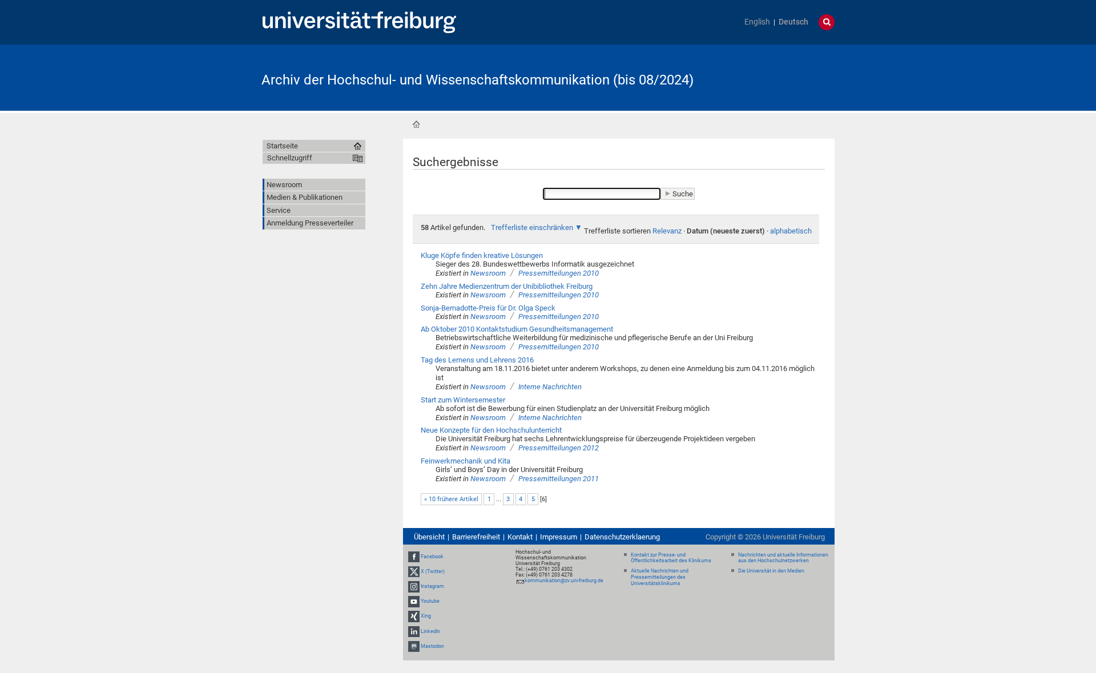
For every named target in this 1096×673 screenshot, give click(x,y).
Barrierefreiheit (476, 537)
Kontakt (520, 537)
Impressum (558, 537)
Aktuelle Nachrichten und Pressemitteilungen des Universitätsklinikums (659, 577)
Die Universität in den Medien (771, 571)
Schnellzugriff (289, 158)
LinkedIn (430, 631)
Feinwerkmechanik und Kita (465, 461)
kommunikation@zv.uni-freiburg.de (564, 580)
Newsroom (488, 273)
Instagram (432, 586)
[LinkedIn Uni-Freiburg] (414, 631)
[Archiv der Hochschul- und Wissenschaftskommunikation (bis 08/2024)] (779, 76)
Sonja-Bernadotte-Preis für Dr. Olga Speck (488, 308)
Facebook (432, 556)
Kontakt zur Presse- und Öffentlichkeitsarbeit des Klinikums (671, 558)
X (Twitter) (433, 571)
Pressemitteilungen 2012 (558, 448)
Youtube (430, 601)
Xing (426, 616)
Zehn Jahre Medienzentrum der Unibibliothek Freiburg (507, 286)
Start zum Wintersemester (463, 400)
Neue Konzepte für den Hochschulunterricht (491, 430)
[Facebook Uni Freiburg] (414, 556)
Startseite (416, 124)
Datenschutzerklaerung (622, 537)
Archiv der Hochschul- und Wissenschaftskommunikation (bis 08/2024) (477, 80)
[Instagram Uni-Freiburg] (414, 586)
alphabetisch (791, 231)
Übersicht (429, 537)
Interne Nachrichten (550, 386)
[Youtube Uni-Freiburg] (414, 601)
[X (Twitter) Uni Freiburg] (414, 571)
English (757, 22)
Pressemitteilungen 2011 (558, 478)
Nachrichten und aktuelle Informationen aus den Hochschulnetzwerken (783, 558)
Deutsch (793, 22)
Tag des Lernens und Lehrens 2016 (477, 360)
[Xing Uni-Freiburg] (414, 616)
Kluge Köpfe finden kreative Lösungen (482, 255)
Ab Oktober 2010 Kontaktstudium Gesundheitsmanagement (517, 329)
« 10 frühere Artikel (451, 499)
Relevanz (667, 231)
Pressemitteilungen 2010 (558, 273)
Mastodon (432, 646)
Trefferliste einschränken (532, 227)
